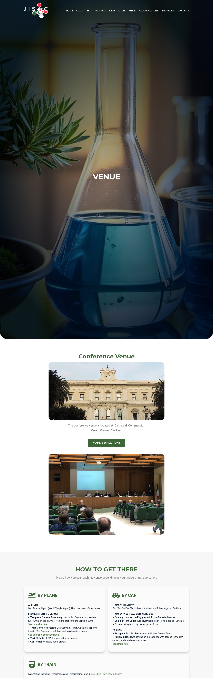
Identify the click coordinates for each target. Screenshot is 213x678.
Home (69, 10)
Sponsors (168, 10)
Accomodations (148, 10)
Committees (83, 10)
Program (99, 10)
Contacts (183, 10)
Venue (131, 10)
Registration (117, 10)
